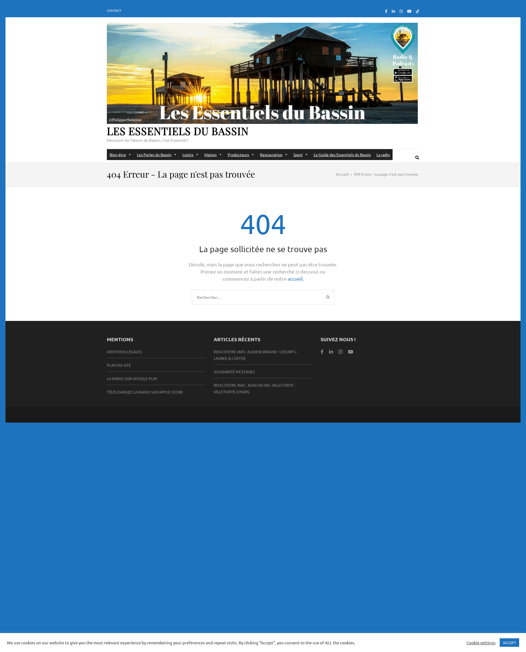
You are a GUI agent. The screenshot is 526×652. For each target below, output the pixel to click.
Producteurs (238, 154)
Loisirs (187, 154)
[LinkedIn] (393, 10)
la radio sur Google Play (132, 378)
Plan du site (119, 365)
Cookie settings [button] (481, 642)
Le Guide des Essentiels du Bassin (342, 154)
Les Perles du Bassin (154, 154)
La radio (383, 154)
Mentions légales (124, 351)
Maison (210, 154)
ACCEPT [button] (509, 642)
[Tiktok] (417, 10)
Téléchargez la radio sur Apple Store (145, 391)
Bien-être (118, 154)
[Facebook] (386, 10)
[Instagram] (401, 10)
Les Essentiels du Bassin (178, 131)
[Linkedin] (331, 351)
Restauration (271, 154)
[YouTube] (409, 10)
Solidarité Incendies (234, 371)
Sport (298, 154)
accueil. (296, 278)
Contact (114, 10)
